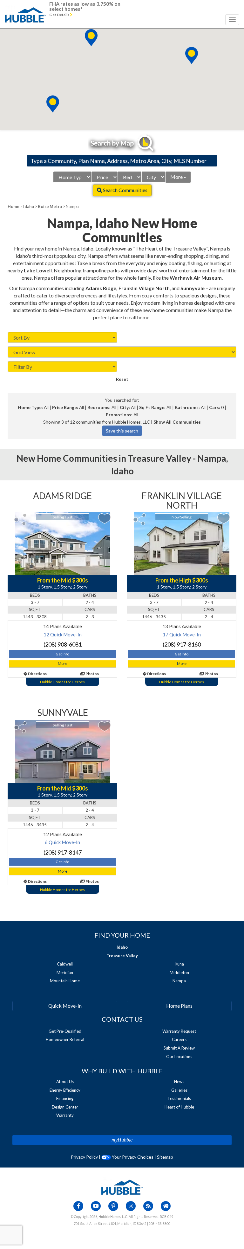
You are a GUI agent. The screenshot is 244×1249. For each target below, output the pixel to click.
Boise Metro (50, 206)
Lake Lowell (38, 270)
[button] (91, 38)
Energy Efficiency (65, 1090)
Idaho (28, 206)
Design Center (65, 1106)
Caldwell (65, 963)
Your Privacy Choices (132, 1157)
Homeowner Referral (65, 1039)
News (179, 1081)
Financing (64, 1098)
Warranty (65, 1115)
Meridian (65, 972)
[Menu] (232, 19)
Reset (122, 379)
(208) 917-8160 (182, 644)
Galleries (179, 1090)
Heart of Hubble (179, 1106)
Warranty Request (179, 1031)
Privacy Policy (84, 1157)
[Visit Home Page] (25, 8)
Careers (179, 1039)
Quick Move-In (65, 1006)
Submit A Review (179, 1048)
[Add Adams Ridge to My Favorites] (104, 518)
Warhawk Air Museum (196, 278)
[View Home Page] (122, 1186)
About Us (65, 1081)
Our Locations (179, 1056)
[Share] (20, 519)
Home (13, 206)
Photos (92, 673)
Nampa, (212, 458)
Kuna (179, 963)
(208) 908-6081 (63, 644)
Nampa (179, 980)
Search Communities (124, 190)
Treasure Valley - (162, 458)
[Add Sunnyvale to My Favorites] (104, 726)
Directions (37, 673)
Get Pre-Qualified (65, 1031)
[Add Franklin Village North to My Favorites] (223, 518)
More (177, 177)
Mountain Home (65, 980)
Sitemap (165, 1157)
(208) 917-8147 (63, 852)
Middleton (179, 972)
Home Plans (179, 1006)
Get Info (62, 654)
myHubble (122, 1139)
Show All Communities (177, 422)
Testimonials (179, 1098)
